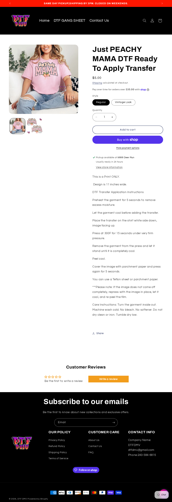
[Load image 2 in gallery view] (34, 126)
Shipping (97, 83)
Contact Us (95, 446)
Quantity (97, 110)
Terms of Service (58, 458)
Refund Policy (57, 446)
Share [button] (99, 333)
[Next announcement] (162, 3)
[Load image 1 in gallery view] (17, 126)
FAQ (91, 452)
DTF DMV (22, 499)
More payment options (127, 148)
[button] (144, 20)
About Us (93, 440)
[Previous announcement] (10, 3)
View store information (109, 167)
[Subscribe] (114, 422)
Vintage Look (123, 102)
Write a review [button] (108, 379)
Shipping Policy (58, 452)
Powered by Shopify (38, 499)
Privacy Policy (57, 440)
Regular (101, 102)
